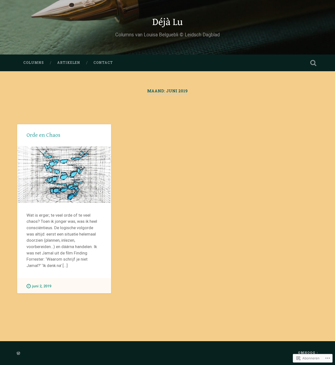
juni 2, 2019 (41, 286)
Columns (33, 62)
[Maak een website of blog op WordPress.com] (18, 353)
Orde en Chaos (43, 135)
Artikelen (68, 62)
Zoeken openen (313, 63)
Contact (103, 62)
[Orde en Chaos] (64, 174)
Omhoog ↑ (308, 352)
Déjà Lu (167, 22)
